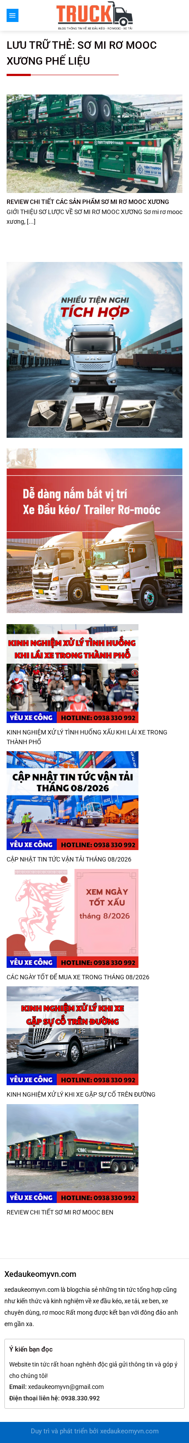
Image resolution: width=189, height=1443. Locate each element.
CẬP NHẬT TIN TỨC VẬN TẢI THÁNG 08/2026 (69, 859)
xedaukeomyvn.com (129, 1431)
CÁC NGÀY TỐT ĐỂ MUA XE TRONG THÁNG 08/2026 (78, 977)
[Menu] (12, 15)
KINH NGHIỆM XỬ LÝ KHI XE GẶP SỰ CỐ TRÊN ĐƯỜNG (81, 1094)
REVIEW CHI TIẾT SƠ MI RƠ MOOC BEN (60, 1212)
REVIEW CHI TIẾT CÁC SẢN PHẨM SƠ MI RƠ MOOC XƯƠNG (88, 201)
